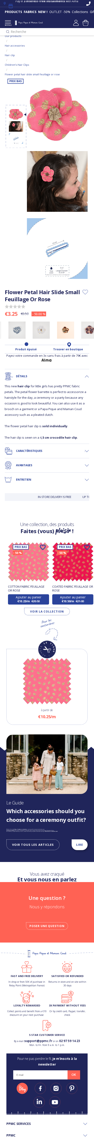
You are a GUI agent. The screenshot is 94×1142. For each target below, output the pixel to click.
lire (79, 845)
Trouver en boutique (68, 349)
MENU (8, 25)
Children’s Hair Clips (17, 64)
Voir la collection (47, 611)
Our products (13, 36)
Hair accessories (15, 45)
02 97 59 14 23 (69, 1041)
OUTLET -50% (59, 12)
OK (73, 1075)
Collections (80, 12)
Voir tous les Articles (33, 845)
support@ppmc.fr (38, 1041)
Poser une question (47, 926)
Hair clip (10, 55)
